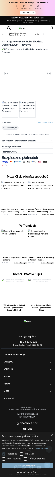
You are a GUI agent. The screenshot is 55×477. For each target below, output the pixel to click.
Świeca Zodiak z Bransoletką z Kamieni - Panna (41, 258)
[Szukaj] (9, 28)
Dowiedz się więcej (41, 448)
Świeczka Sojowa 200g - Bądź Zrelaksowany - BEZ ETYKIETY (14, 211)
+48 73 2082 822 (27, 341)
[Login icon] (51, 28)
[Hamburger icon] (3, 28)
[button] (27, 472)
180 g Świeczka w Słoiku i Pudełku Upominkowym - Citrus (41, 307)
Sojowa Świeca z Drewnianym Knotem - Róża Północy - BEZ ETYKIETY (41, 211)
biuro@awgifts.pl (27, 336)
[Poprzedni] (43, 34)
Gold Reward (44, 21)
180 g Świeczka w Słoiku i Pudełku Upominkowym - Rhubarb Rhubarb (14, 307)
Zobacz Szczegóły (20, 214)
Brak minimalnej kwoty (14, 21)
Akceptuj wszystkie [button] (27, 465)
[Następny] (50, 34)
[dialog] (27, 454)
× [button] (52, 435)
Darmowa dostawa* (31, 21)
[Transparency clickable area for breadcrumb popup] (17, 34)
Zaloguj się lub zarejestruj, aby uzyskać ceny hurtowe (27, 134)
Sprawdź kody (28, 13)
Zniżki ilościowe (27, 23)
